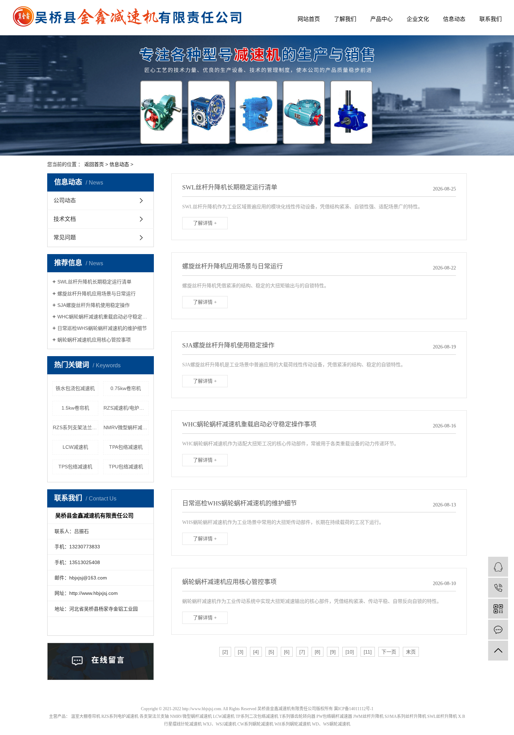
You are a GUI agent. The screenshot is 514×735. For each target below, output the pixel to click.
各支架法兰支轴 (154, 716)
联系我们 (490, 19)
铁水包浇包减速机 (75, 388)
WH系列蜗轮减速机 (292, 724)
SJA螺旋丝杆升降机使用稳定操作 (93, 305)
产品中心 (381, 19)
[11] (368, 652)
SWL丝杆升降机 (442, 716)
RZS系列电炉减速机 (119, 716)
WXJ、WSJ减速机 (219, 724)
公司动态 (64, 200)
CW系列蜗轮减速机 (255, 724)
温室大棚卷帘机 (85, 716)
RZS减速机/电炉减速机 (126, 408)
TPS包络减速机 (75, 466)
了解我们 (345, 19)
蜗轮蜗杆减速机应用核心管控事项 (94, 340)
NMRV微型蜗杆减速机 (126, 427)
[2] (225, 652)
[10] (349, 652)
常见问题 (64, 237)
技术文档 (64, 219)
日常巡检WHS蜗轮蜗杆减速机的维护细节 (102, 328)
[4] (256, 652)
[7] (302, 652)
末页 (411, 652)
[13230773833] (498, 588)
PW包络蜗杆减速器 (334, 716)
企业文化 (418, 19)
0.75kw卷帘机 (125, 388)
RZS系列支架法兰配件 (75, 427)
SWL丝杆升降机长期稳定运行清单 (94, 281)
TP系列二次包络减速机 (257, 716)
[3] (240, 652)
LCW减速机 (75, 447)
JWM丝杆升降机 (368, 716)
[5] (271, 652)
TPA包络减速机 (126, 447)
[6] (287, 652)
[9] (333, 652)
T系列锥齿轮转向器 (297, 716)
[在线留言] (498, 630)
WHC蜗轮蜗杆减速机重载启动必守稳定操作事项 (103, 316)
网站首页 (309, 19)
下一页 (388, 652)
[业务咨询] (498, 567)
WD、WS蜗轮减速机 (331, 724)
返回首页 (94, 164)
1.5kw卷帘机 (75, 408)
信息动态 (454, 19)
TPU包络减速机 (126, 466)
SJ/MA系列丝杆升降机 (405, 716)
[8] (317, 652)
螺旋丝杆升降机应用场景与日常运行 (96, 293)
